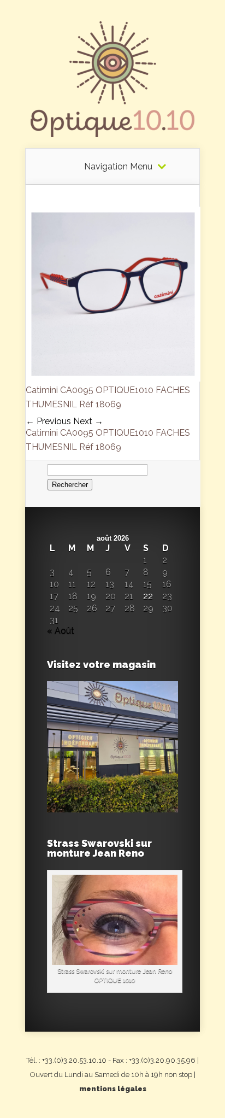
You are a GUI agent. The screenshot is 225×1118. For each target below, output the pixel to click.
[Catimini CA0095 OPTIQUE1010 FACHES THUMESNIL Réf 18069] (113, 378)
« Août (60, 630)
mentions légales (112, 1089)
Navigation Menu (118, 166)
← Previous (48, 421)
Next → (88, 421)
